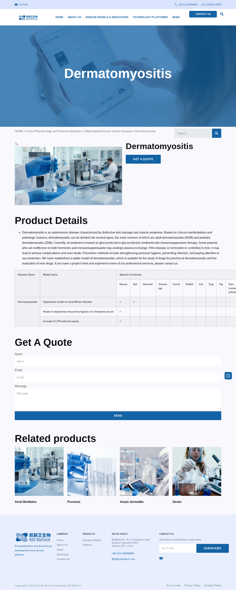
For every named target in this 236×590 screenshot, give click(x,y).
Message (21, 386)
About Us (74, 17)
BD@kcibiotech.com (123, 559)
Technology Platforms (150, 17)
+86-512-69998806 (188, 4)
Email (18, 370)
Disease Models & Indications (107, 17)
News (176, 17)
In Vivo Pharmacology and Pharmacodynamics (53, 131)
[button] (222, 14)
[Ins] (161, 558)
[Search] (216, 133)
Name (19, 354)
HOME (19, 131)
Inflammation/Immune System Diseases (108, 131)
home (59, 17)
